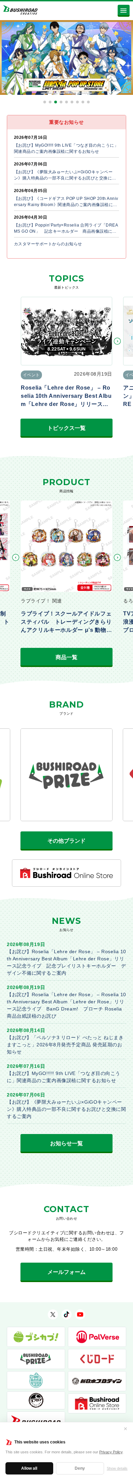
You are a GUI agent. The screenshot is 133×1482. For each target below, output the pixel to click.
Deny (80, 1468)
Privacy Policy (110, 1452)
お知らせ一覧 (66, 1143)
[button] (44, 102)
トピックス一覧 (66, 428)
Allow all (29, 1468)
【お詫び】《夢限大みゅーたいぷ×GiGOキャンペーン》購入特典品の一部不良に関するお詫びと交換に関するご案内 (66, 1109)
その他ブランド (66, 841)
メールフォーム (66, 1272)
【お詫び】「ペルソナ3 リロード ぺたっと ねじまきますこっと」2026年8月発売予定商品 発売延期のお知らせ (65, 1045)
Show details (117, 1468)
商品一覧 (66, 657)
